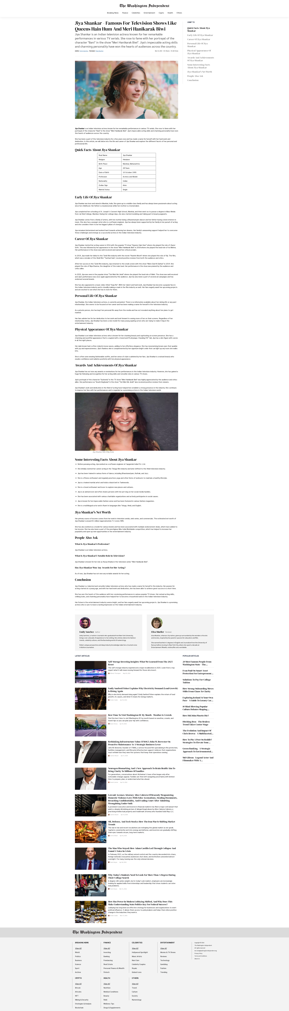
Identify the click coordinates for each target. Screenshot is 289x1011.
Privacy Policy (198, 953)
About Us (197, 958)
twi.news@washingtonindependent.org (206, 950)
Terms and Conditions (201, 956)
